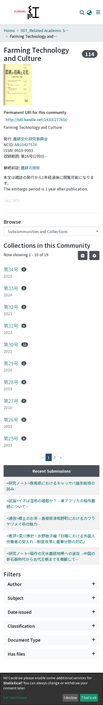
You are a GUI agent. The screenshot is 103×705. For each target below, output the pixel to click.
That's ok (89, 697)
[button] (89, 12)
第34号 (11, 269)
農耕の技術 (30, 167)
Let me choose (15, 697)
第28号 (11, 382)
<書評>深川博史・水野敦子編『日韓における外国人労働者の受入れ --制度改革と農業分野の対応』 (50, 538)
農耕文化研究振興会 (30, 139)
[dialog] (51, 689)
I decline (70, 697)
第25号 (11, 438)
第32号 (11, 306)
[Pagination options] (94, 255)
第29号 (11, 363)
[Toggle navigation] (98, 12)
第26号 (11, 419)
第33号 (11, 288)
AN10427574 (26, 144)
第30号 (11, 344)
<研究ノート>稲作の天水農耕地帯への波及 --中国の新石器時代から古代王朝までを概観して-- (50, 556)
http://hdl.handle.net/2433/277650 (36, 119)
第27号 (11, 400)
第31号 (11, 325)
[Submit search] (82, 12)
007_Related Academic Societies (45, 30)
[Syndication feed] (82, 255)
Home (9, 30)
